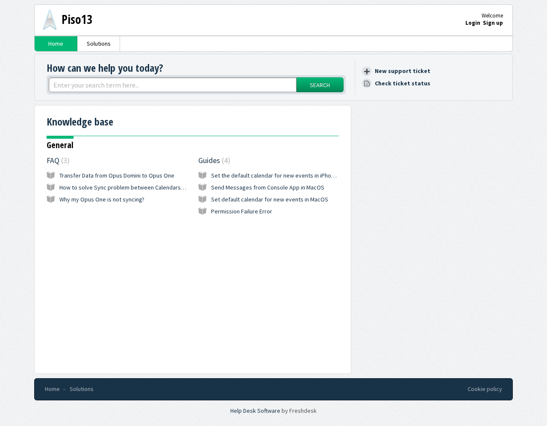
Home (55, 43)
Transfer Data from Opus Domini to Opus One (116, 175)
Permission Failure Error (241, 211)
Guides (213, 160)
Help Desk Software (256, 410)
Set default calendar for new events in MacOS (269, 199)
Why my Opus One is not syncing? (101, 199)
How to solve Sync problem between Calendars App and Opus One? (145, 187)
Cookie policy (485, 389)
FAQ (57, 160)
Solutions (99, 43)
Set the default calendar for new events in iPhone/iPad (280, 175)
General (60, 145)
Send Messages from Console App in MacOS (267, 187)
